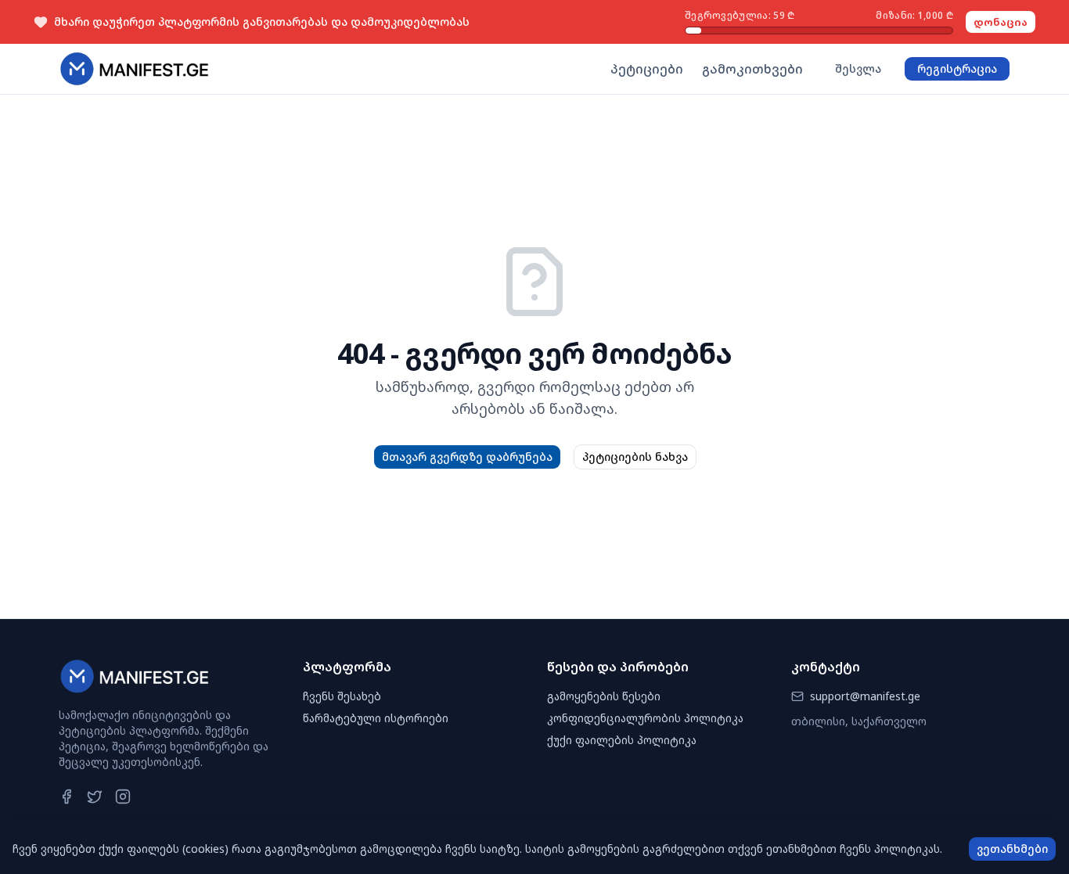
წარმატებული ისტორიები (375, 717)
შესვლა (858, 68)
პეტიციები (646, 68)
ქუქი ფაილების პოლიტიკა (621, 739)
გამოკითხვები (752, 68)
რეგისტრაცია (957, 68)
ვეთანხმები (1012, 848)
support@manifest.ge (865, 696)
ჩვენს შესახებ (342, 696)
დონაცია (1001, 22)
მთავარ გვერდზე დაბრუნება (467, 456)
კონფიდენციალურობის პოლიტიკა (645, 717)
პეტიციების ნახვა (635, 456)
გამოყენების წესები (603, 696)
